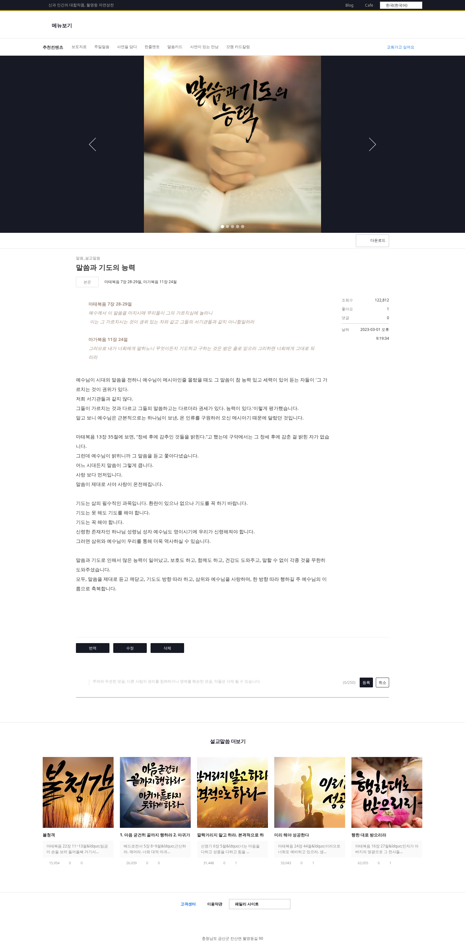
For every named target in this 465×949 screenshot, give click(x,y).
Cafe (369, 5)
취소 (382, 682)
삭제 (167, 648)
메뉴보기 (62, 25)
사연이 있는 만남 (204, 46)
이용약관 (214, 904)
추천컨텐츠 (53, 47)
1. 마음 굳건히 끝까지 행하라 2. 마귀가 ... (155, 835)
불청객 (49, 835)
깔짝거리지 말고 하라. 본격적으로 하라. (230, 835)
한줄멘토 (152, 46)
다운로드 (378, 240)
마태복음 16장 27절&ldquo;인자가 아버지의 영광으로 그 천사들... (386, 848)
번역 (92, 648)
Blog (349, 5)
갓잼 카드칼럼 (238, 46)
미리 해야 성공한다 (291, 835)
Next (437, 799)
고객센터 (188, 904)
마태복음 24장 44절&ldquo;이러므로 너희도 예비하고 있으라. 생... (309, 848)
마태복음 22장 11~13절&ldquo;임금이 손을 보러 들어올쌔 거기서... (77, 848)
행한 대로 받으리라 (368, 835)
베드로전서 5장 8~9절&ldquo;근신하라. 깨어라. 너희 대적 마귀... (155, 848)
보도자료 (79, 46)
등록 (366, 682)
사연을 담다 (127, 46)
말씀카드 (175, 46)
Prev (28, 799)
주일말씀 (101, 46)
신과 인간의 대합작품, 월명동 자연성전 (81, 5)
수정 (130, 648)
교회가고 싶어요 (400, 47)
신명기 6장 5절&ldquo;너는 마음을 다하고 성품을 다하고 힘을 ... (230, 848)
